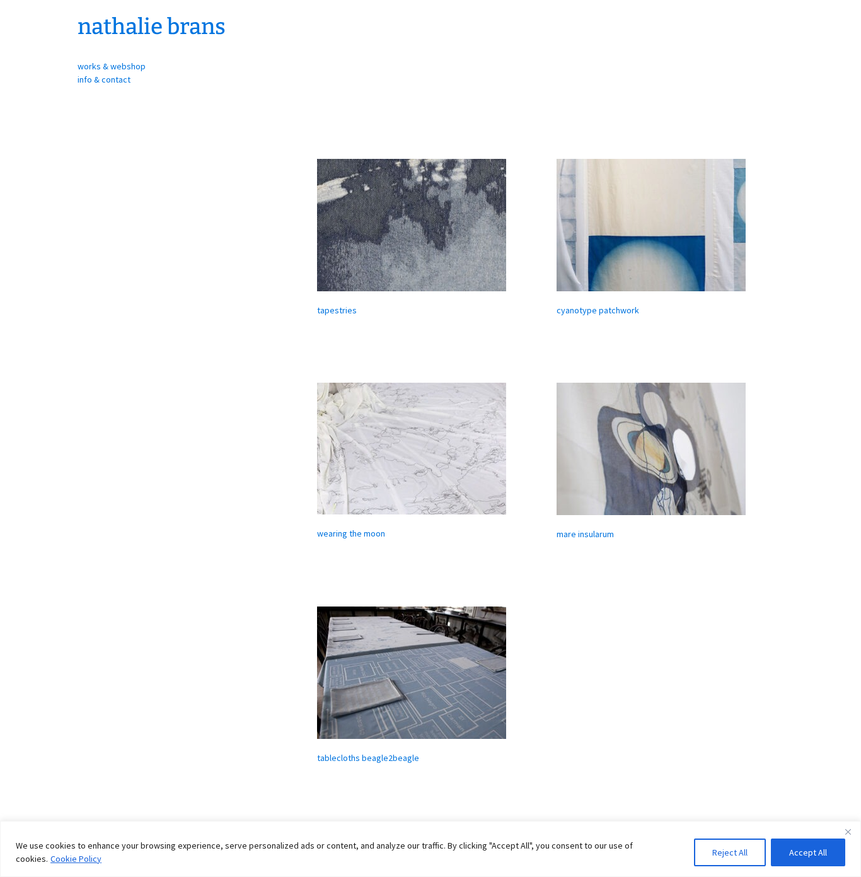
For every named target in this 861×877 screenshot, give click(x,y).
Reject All (730, 852)
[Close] (847, 831)
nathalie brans (152, 26)
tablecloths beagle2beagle (368, 758)
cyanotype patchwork (598, 310)
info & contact (104, 79)
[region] (430, 849)
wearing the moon (351, 533)
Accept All (808, 852)
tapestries (337, 310)
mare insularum (585, 534)
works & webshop (112, 66)
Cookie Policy (75, 858)
